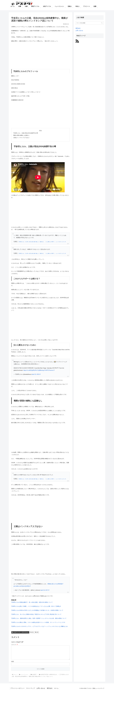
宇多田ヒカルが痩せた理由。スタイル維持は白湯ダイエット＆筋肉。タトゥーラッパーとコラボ (38, 622)
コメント (14, 644)
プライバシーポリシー (17, 688)
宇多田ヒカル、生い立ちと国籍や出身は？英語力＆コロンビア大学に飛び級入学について (36, 614)
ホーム (56, 688)
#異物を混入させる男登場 (54, 584)
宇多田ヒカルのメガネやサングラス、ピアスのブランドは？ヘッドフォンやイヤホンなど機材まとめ (39, 626)
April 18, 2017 (44, 590)
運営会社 (78, 28)
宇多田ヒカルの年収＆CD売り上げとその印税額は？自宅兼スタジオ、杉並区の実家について (37, 610)
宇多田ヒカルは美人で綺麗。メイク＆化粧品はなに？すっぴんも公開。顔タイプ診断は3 (36, 606)
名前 (12, 661)
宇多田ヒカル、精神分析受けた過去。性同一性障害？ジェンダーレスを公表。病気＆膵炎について (38, 618)
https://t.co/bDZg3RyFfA (30, 370)
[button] (101, 23)
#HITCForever (49, 370)
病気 (37, 632)
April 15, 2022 (35, 374)
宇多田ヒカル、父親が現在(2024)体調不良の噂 (25, 133)
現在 (33, 632)
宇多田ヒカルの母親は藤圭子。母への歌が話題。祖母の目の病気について (32, 602)
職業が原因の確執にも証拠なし (21, 135)
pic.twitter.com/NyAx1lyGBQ (21, 586)
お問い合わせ (79, 30)
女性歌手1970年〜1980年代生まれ (21, 632)
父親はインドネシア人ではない (21, 137)
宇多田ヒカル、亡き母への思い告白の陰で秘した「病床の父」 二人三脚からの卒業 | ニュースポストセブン (42, 241)
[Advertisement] (40, 55)
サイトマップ (30, 688)
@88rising (41, 370)
